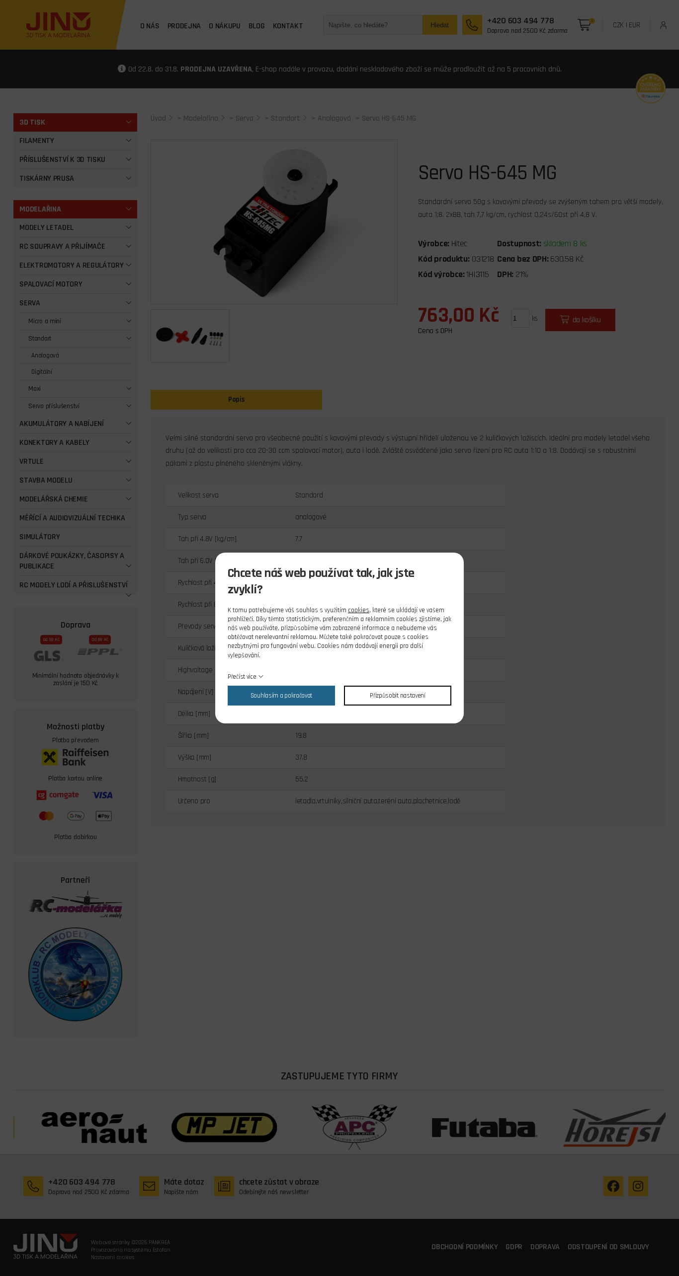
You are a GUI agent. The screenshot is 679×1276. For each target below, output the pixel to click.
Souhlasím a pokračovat (281, 696)
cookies (358, 610)
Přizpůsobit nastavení (397, 696)
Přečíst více (242, 677)
